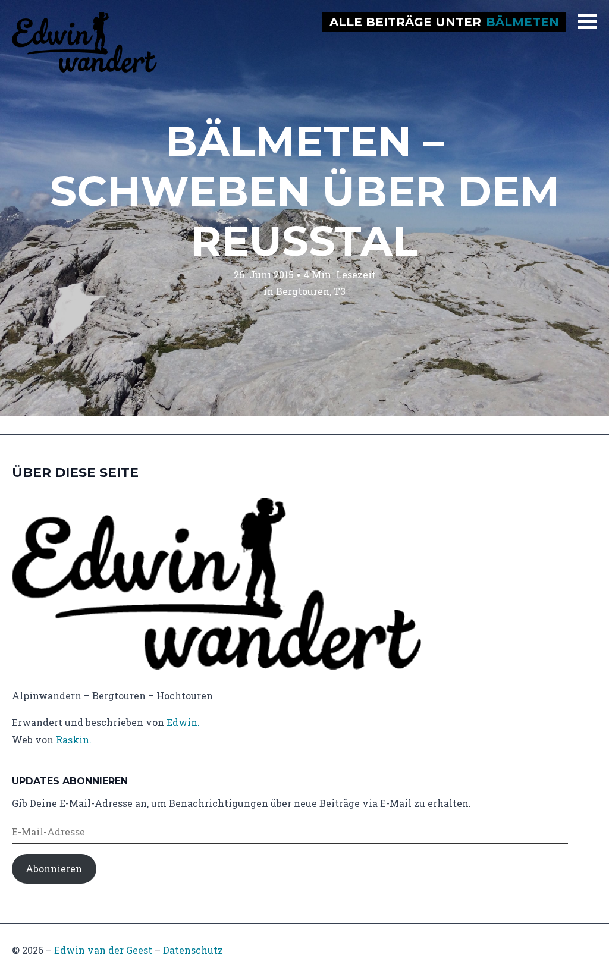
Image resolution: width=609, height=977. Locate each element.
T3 (340, 291)
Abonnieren (54, 868)
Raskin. (74, 739)
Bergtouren (302, 291)
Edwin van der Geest (103, 950)
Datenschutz (193, 950)
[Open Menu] (587, 21)
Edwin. (183, 722)
